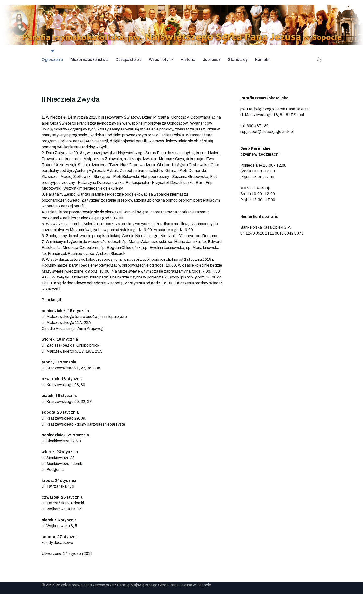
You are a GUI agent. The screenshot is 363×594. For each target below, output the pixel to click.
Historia (188, 59)
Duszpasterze (128, 59)
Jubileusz (212, 59)
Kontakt (262, 59)
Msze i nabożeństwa (89, 59)
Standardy (238, 59)
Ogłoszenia (52, 59)
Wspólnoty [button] (158, 59)
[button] (318, 59)
